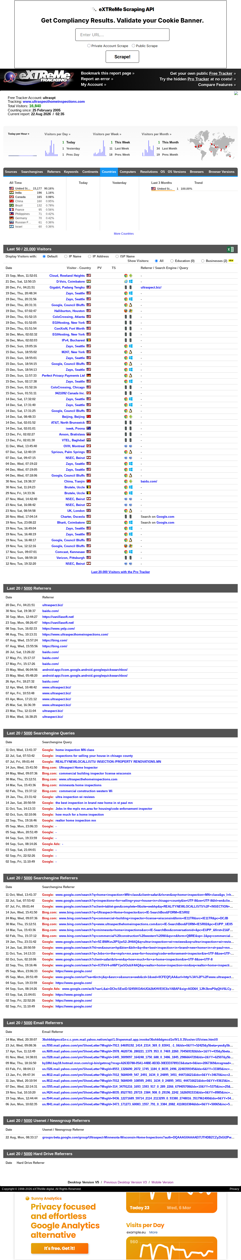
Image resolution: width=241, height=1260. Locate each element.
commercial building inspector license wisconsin (95, 773)
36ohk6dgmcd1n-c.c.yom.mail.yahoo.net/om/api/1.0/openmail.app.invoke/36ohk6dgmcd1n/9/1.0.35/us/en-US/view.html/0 (130, 1039)
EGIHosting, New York (68, 322)
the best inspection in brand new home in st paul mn (94, 803)
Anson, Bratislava (72, 434)
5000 (28, 588)
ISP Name (127, 256)
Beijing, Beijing (73, 417)
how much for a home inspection (80, 814)
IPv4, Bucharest (73, 340)
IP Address (100, 256)
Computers (128, 172)
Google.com (165, 516)
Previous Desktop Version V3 (125, 1182)
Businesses (216, 261)
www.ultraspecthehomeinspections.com (88, 779)
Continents (90, 172)
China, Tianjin (74, 481)
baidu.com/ (149, 481)
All (161, 261)
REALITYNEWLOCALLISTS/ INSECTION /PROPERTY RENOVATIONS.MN (108, 761)
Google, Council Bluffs (68, 305)
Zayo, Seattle (75, 293)
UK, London (76, 511)
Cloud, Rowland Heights (67, 275)
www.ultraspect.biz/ (56, 687)
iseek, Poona (75, 428)
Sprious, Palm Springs (68, 452)
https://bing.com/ (54, 640)
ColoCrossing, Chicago (68, 387)
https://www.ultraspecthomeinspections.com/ (75, 634)
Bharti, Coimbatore (71, 522)
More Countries (124, 233)
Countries (109, 172)
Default (51, 256)
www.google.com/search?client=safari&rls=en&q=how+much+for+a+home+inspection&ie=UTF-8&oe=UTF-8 (134, 959)
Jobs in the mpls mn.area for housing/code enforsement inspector (104, 808)
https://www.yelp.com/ (58, 628)
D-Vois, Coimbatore (70, 281)
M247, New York (73, 352)
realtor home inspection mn (76, 820)
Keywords (71, 172)
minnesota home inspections (80, 785)
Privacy (234, 1189)
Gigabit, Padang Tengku (67, 287)
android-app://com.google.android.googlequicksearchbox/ (85, 669)
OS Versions (177, 172)
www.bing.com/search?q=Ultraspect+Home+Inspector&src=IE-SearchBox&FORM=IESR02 (124, 912)
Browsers (197, 172)
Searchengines (32, 172)
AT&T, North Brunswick (68, 422)
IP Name (74, 256)
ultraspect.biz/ (151, 287)
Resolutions (149, 172)
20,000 (30, 249)
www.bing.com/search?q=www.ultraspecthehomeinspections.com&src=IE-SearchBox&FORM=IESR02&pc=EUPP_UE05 (146, 924)
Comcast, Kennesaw (70, 552)
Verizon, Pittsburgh (70, 558)
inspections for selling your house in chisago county (94, 756)
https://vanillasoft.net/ (58, 617)
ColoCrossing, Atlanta (69, 317)
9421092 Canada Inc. (70, 393)
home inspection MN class (75, 750)
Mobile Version (162, 1182)
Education (184, 261)
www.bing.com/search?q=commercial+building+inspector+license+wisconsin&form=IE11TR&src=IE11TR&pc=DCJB (143, 918)
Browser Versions (221, 172)
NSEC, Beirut (75, 458)
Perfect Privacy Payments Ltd (63, 375)
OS (163, 172)
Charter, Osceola (73, 516)
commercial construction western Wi (85, 791)
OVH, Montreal (74, 446)
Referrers (53, 172)
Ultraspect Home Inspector (78, 767)
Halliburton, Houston (69, 311)
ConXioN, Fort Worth (69, 328)
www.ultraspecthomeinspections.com (54, 101)
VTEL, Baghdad (73, 440)
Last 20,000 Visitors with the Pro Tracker (120, 572)
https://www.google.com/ (74, 971)
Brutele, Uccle (74, 487)
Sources (11, 172)
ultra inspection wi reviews (75, 797)
